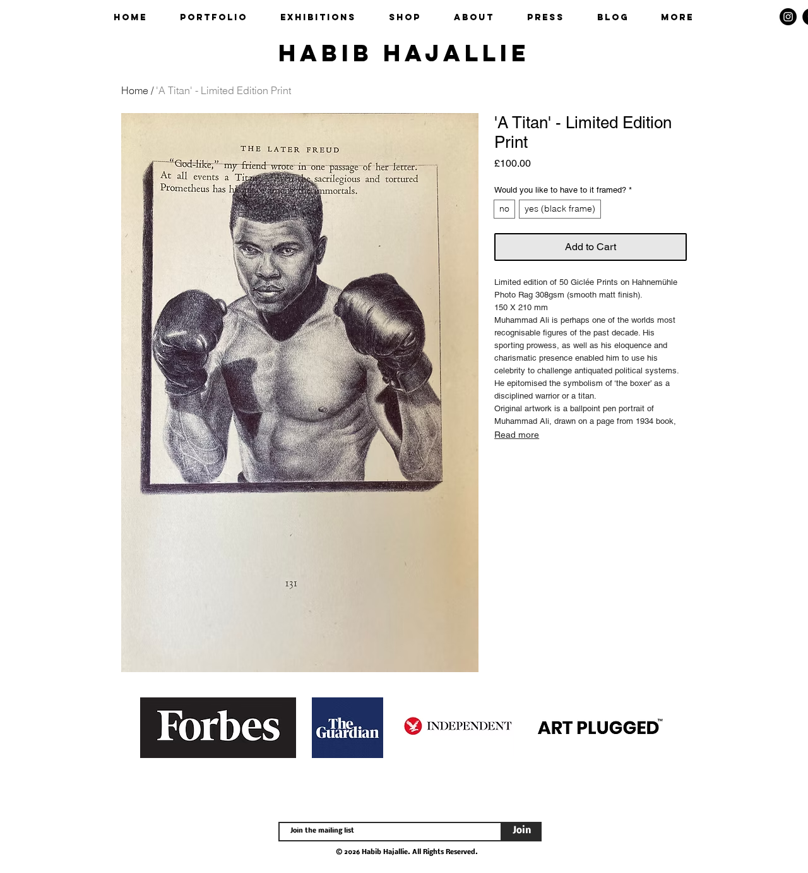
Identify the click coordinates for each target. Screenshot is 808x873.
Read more (516, 435)
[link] (765, 16)
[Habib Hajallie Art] (788, 16)
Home (134, 90)
